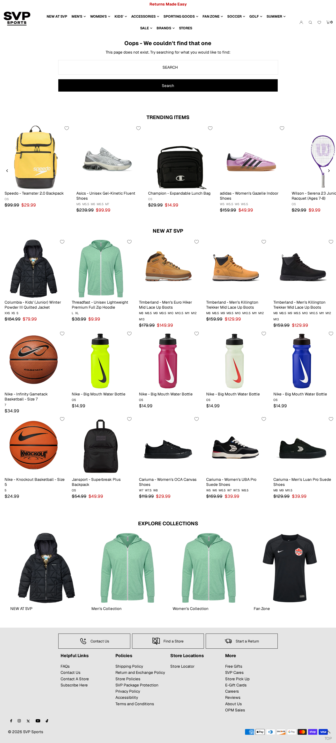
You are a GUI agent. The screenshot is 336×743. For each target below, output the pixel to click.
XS (13, 313)
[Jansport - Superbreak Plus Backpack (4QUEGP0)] (100, 445)
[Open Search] (310, 22)
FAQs (65, 666)
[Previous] (7, 171)
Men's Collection (106, 608)
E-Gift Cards (236, 685)
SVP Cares (234, 672)
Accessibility (126, 697)
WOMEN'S (98, 16)
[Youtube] (38, 721)
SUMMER (274, 16)
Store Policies (127, 678)
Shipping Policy (129, 666)
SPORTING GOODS (179, 16)
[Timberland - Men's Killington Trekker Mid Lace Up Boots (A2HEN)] (302, 268)
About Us (233, 703)
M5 (78, 204)
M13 (141, 319)
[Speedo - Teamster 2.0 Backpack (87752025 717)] (35, 157)
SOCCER (234, 16)
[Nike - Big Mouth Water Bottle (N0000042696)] (168, 360)
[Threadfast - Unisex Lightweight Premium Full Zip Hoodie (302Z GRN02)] (100, 268)
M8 (141, 313)
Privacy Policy (127, 691)
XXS (7, 313)
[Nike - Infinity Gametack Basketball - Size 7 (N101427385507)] (33, 360)
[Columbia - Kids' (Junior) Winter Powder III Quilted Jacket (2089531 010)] (33, 268)
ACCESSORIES (143, 16)
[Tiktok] (47, 721)
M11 (187, 313)
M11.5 (288, 490)
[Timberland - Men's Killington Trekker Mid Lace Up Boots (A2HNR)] (235, 268)
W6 (237, 204)
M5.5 (85, 204)
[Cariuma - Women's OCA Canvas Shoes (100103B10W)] (168, 445)
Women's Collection (190, 608)
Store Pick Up (237, 678)
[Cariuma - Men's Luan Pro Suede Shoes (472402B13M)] (302, 445)
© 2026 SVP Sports (25, 731)
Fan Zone (262, 608)
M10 (170, 313)
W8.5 (244, 490)
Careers (232, 691)
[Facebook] (11, 721)
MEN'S (77, 16)
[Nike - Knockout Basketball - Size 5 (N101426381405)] (33, 445)
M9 (155, 313)
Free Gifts (233, 666)
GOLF (254, 16)
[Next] (328, 171)
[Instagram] (19, 721)
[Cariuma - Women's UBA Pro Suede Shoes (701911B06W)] (235, 445)
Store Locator (182, 666)
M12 (194, 313)
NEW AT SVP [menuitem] (57, 16)
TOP (328, 737)
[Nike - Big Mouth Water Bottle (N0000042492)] (302, 360)
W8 (155, 490)
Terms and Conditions (134, 703)
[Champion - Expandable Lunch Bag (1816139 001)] (179, 157)
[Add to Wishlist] (67, 128)
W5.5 (229, 204)
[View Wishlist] (319, 22)
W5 (222, 204)
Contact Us (70, 672)
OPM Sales (235, 710)
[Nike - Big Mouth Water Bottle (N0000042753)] (100, 360)
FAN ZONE (211, 16)
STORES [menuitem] (185, 28)
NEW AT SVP (168, 231)
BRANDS (164, 28)
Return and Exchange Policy (140, 672)
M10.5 (179, 313)
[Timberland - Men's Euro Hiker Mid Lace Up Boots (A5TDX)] (168, 268)
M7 (107, 204)
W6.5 (244, 204)
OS (7, 199)
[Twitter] (28, 721)
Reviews (232, 697)
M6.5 (100, 204)
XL (77, 313)
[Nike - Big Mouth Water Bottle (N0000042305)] (235, 360)
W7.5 (148, 490)
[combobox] (168, 67)
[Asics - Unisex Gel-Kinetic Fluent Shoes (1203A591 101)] (107, 157)
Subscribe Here (74, 685)
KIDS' (119, 16)
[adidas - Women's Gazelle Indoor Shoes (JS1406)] (251, 157)
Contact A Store (75, 678)
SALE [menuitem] (144, 28)
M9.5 (162, 313)
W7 (141, 490)
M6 (93, 204)
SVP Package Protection (136, 685)
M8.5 (148, 313)
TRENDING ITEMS (168, 117)
